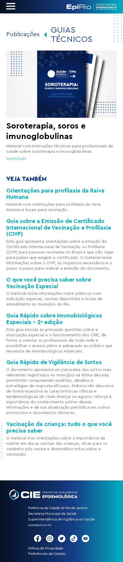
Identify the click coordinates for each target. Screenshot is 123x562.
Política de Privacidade (45, 548)
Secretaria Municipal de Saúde (52, 513)
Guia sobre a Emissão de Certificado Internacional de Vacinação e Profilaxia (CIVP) (58, 228)
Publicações (23, 34)
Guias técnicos (72, 34)
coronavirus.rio (39, 525)
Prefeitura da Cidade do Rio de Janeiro (57, 508)
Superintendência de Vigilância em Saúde (61, 519)
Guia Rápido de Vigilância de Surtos (54, 362)
